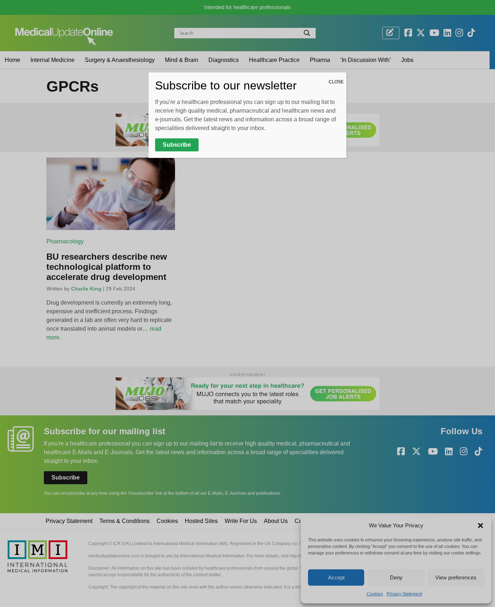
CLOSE (336, 81)
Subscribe (177, 145)
